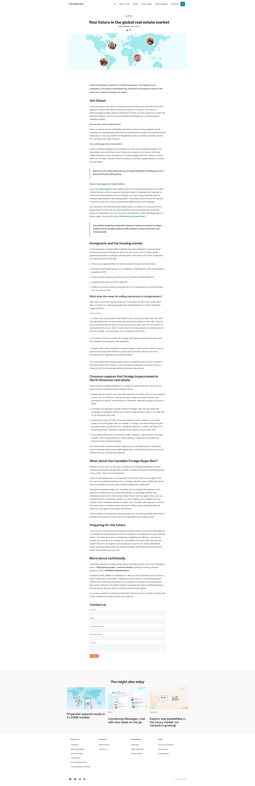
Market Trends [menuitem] (124, 4)
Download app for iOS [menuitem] (79, 762)
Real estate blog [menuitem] (76, 753)
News (110, 712)
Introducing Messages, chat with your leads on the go (126, 720)
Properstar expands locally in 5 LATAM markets (86, 715)
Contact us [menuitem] (103, 749)
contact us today (127, 547)
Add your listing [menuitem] (136, 753)
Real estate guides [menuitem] (77, 749)
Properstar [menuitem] (174, 4)
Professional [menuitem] (136, 739)
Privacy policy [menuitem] (163, 749)
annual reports (105, 189)
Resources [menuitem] (75, 739)
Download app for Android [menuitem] (80, 767)
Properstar (153, 712)
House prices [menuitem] (75, 758)
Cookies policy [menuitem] (163, 753)
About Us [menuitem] (102, 739)
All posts (129, 16)
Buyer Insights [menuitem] (146, 4)
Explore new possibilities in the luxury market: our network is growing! (168, 722)
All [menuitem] (115, 4)
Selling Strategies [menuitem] (161, 4)
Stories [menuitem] (135, 4)
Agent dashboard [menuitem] (137, 749)
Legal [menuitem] (160, 739)
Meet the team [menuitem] (104, 745)
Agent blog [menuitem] (135, 745)
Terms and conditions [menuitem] (166, 745)
